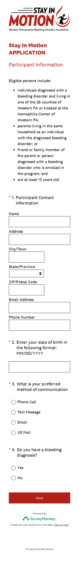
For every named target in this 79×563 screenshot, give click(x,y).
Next (39, 498)
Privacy (30, 549)
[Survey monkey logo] (39, 519)
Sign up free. (61, 525)
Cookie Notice (45, 549)
